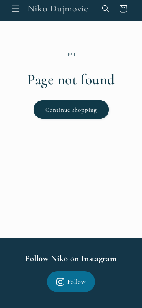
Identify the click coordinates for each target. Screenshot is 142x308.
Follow (76, 281)
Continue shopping (71, 109)
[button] (15, 8)
